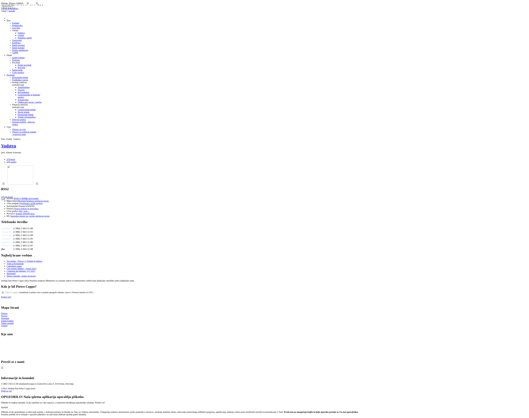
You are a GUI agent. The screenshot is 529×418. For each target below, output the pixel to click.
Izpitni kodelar (7, 321)
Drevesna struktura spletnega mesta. (33, 201)
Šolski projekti (7, 323)
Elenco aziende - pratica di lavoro (21, 276)
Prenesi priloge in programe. (26, 208)
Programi (5, 318)
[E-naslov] (12, 162)
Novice (4, 316)
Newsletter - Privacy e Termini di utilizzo (24, 261)
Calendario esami (14, 266)
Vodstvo (8, 145)
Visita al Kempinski (15, 263)
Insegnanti (11, 273)
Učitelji (4, 326)
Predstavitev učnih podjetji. (31, 203)
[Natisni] (11, 159)
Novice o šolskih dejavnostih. (26, 198)
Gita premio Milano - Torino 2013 (21, 268)
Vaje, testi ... (24, 211)
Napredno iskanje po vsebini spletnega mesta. (30, 216)
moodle (12, 11)
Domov (4, 313)
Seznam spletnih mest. (25, 213)
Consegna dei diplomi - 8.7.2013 (21, 271)
